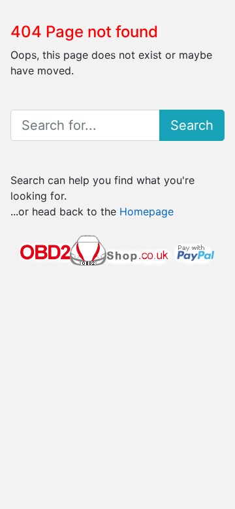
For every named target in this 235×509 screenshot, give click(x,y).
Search (191, 125)
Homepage (146, 211)
